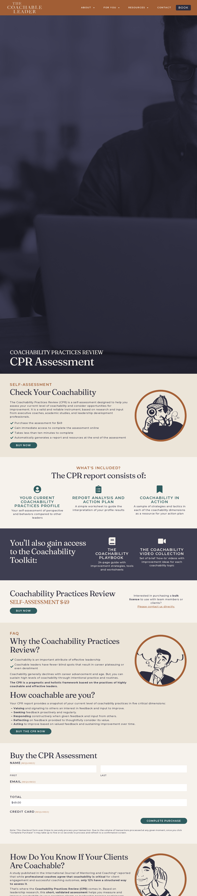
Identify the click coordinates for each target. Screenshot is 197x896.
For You (110, 7)
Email (23, 781)
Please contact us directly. (156, 606)
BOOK (183, 7)
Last (103, 775)
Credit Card (29, 811)
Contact (164, 7)
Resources (136, 7)
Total (16, 797)
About (86, 7)
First (13, 775)
